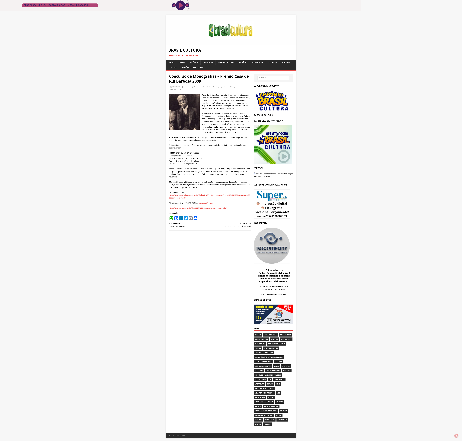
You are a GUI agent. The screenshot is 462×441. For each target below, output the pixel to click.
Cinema (258, 348)
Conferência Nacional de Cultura (269, 357)
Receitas (258, 420)
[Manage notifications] (456, 436)
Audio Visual (286, 339)
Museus (280, 402)
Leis (232, 87)
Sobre (182, 62)
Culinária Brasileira (263, 362)
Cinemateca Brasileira (264, 353)
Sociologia (282, 420)
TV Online (272, 62)
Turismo (267, 424)
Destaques (208, 62)
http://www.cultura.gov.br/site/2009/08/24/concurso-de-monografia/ (197, 208)
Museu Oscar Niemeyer (264, 402)
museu (270, 397)
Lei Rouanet (226, 87)
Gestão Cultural (273, 371)
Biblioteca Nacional (276, 344)
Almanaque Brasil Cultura (203, 87)
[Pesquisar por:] (273, 78)
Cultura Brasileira (262, 366)
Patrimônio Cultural (264, 415)
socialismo (269, 420)
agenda (258, 335)
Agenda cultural (226, 62)
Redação (187, 87)
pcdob (278, 415)
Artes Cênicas (285, 335)
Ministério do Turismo (264, 393)
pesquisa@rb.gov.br (207, 203)
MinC (278, 384)
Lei (270, 379)
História (286, 371)
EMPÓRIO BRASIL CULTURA (193, 67)
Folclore (259, 371)
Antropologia (270, 335)
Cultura (278, 362)
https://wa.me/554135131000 (273, 289)
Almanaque (257, 62)
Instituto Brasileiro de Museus (268, 375)
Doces (276, 366)
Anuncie (286, 62)
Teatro (258, 424)
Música (258, 406)
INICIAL (171, 62)
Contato (173, 67)
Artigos (274, 339)
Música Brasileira (271, 406)
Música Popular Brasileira (266, 411)
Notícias (243, 62)
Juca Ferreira (260, 379)
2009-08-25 (176, 87)
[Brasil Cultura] (231, 44)
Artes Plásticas (261, 339)
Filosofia (286, 366)
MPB (278, 393)
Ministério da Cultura (264, 388)
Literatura (238, 87)
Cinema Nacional (271, 348)
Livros (270, 384)
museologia (260, 397)
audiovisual (260, 344)
